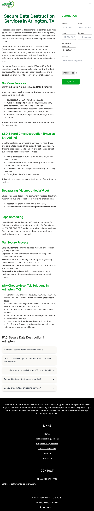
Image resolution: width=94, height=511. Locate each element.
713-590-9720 (50, 479)
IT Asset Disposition (47, 448)
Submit (70, 81)
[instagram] (51, 507)
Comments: (66, 57)
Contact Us (47, 458)
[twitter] (44, 507)
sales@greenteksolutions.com (22, 484)
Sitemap (54, 502)
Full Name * (65, 23)
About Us (47, 453)
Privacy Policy (42, 502)
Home (47, 434)
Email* (80, 23)
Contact (47, 470)
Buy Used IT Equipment (47, 444)
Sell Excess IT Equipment (47, 439)
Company (81, 33)
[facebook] (40, 507)
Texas (6, 301)
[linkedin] (48, 507)
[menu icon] (90, 4)
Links (47, 425)
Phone (64, 33)
